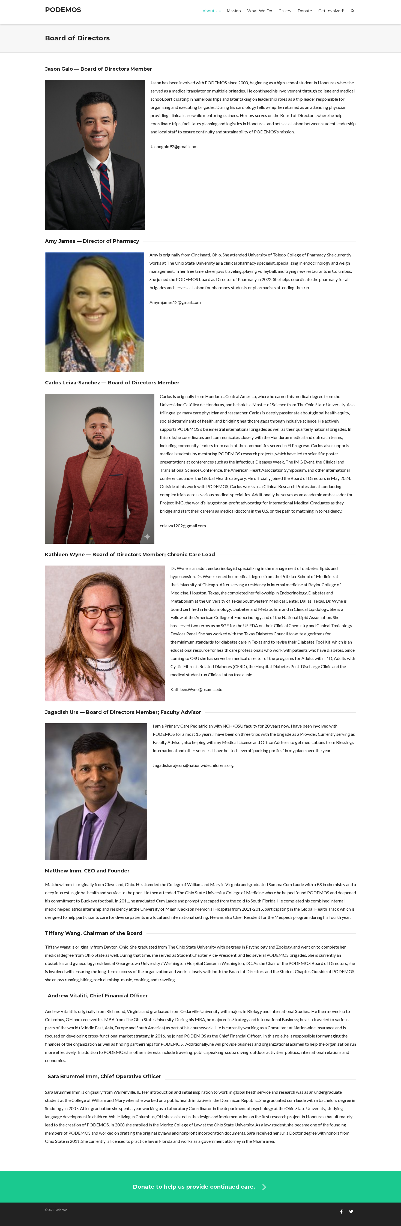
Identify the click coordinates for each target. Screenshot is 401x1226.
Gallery (285, 10)
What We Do (259, 10)
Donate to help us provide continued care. (195, 1186)
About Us (211, 10)
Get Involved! (331, 10)
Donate (305, 10)
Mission (234, 10)
